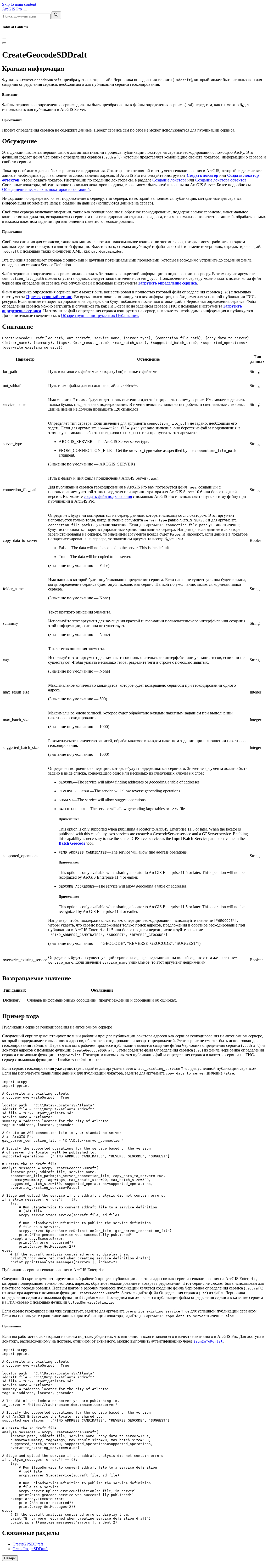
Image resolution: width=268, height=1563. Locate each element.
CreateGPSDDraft (28, 1544)
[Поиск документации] (56, 15)
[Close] (4, 38)
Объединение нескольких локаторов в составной (46, 189)
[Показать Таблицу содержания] (4, 43)
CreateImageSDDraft (30, 1549)
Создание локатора (169, 180)
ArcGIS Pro (12, 9)
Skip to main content (19, 4)
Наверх (10, 1558)
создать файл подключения (108, 496)
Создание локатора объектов (221, 180)
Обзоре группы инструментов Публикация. (100, 315)
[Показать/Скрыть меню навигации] (25, 10)
